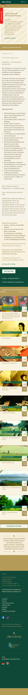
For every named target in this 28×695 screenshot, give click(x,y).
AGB (3, 657)
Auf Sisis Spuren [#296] (14, 383)
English (5, 5)
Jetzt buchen (8, 271)
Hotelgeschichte (8, 603)
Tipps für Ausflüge (9, 264)
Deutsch (2, 5)
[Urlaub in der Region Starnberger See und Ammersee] (14, 646)
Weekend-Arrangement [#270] (14, 358)
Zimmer (4, 599)
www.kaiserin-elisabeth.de (11, 591)
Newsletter (6, 605)
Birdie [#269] (14, 507)
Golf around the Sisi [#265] (14, 457)
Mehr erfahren (11, 38)
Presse (4, 609)
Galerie (4, 607)
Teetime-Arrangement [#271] (14, 408)
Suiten (4, 601)
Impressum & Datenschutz (11, 659)
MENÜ (22, 2)
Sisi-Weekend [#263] (14, 333)
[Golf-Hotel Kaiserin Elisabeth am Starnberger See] (14, 635)
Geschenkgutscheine (14, 526)
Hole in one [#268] (14, 482)
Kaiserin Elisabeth (6, 2)
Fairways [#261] (14, 432)
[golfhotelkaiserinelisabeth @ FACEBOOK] (3, 617)
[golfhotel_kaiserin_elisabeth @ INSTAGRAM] (8, 617)
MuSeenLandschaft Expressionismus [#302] (14, 308)
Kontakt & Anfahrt (8, 611)
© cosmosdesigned (22, 668)
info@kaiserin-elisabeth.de (15, 282)
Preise (6, 229)
